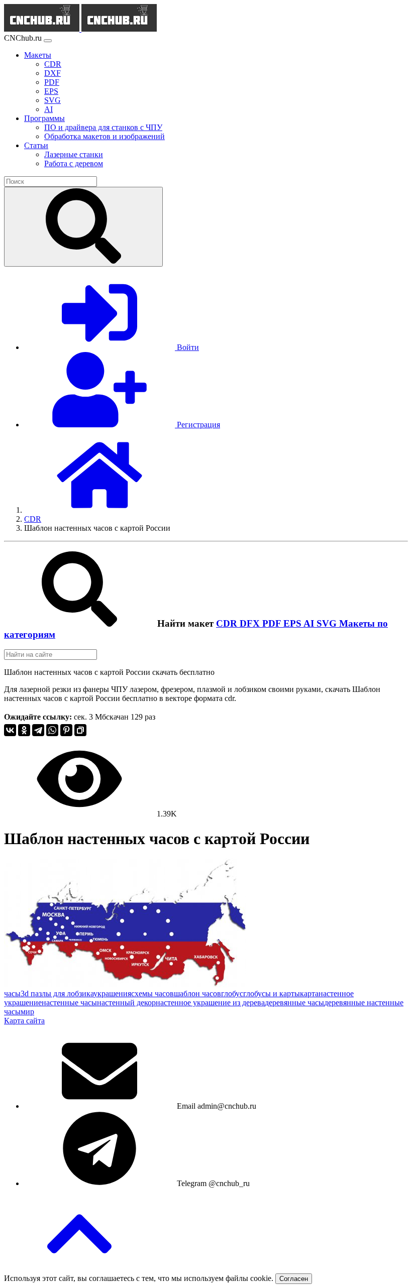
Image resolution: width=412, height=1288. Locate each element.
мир (27, 1011)
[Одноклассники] (24, 730)
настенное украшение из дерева (210, 1002)
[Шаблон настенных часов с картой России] (125, 984)
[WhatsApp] (52, 730)
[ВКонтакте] (10, 730)
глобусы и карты (271, 993)
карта (309, 993)
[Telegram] (38, 730)
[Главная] (99, 510)
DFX (251, 623)
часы (12, 993)
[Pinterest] (66, 730)
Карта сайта (24, 1020)
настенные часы (69, 1002)
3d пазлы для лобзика (57, 993)
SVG (328, 623)
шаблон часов (197, 993)
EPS (293, 623)
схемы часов (152, 993)
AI (310, 623)
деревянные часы (294, 1002)
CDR (228, 623)
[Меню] (48, 40)
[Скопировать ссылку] (80, 730)
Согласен (293, 1278)
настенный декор (126, 1002)
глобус (232, 993)
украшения (112, 993)
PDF (272, 623)
